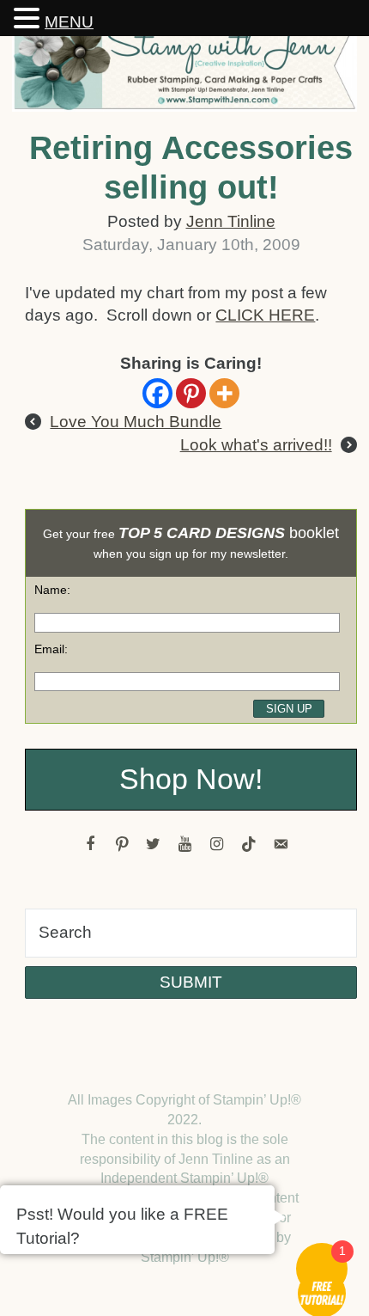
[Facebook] (157, 393)
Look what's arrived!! (256, 445)
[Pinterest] (191, 393)
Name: (52, 590)
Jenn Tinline (230, 221)
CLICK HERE (265, 315)
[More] (224, 393)
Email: (51, 649)
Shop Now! (191, 779)
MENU (69, 22)
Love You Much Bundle (135, 422)
